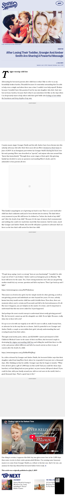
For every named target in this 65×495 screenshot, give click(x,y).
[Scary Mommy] (9, 5)
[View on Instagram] (30, 186)
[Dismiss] (62, 479)
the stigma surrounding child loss (22, 342)
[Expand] (56, 479)
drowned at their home (51, 148)
